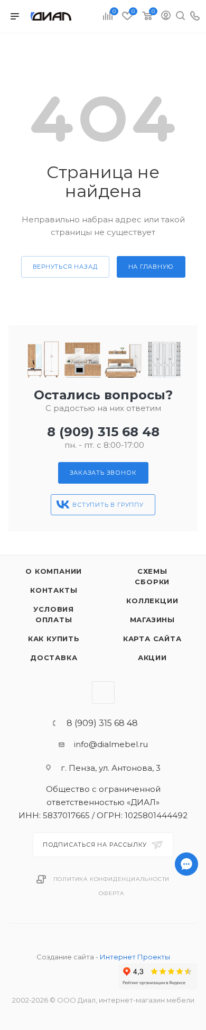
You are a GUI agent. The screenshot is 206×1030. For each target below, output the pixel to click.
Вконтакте (103, 692)
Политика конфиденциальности (111, 879)
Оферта (111, 893)
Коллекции (152, 600)
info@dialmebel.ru (111, 744)
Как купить (54, 638)
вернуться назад (65, 266)
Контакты (53, 590)
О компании (53, 571)
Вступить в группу (108, 504)
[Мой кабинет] (166, 17)
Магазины (152, 619)
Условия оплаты (53, 614)
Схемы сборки (152, 576)
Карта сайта (152, 638)
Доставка (53, 657)
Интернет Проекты (135, 957)
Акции (152, 657)
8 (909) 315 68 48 (103, 431)
